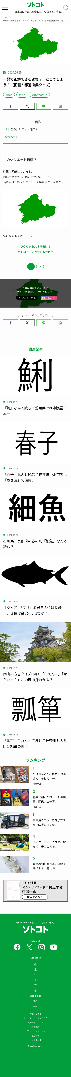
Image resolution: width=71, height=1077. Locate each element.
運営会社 (35, 1035)
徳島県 (9, 94)
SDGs (35, 1001)
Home (5, 17)
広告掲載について (35, 1022)
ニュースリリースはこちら (35, 1018)
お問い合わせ (35, 1013)
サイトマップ (35, 1039)
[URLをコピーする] (60, 106)
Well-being (35, 995)
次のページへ (13, 136)
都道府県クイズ (39, 94)
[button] (10, 106)
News (35, 1006)
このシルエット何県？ (24, 129)
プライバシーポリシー (35, 1031)
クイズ (22, 94)
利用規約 (35, 1026)
